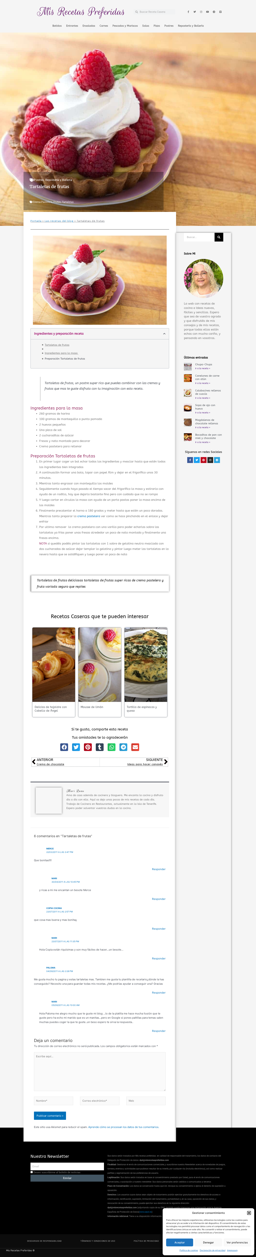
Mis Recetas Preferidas (81, 12)
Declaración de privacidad (212, 1250)
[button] (249, 1213)
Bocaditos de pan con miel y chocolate (208, 436)
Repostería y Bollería (191, 25)
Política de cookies (189, 1250)
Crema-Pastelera (42, 202)
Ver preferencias (237, 1242)
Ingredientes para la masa (61, 353)
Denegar (208, 1242)
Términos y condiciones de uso (97, 1241)
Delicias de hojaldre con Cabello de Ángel (51, 708)
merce (50, 848)
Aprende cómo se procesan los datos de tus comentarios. (123, 1127)
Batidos (57, 25)
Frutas (57, 202)
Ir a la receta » (202, 368)
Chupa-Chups (203, 364)
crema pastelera (88, 516)
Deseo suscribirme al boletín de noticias (56, 1172)
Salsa (145, 25)
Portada (35, 221)
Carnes (104, 25)
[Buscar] (219, 237)
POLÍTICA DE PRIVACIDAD (146, 1241)
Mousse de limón (92, 707)
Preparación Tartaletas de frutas (65, 358)
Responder (159, 869)
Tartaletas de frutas (57, 345)
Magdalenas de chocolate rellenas (206, 421)
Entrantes (72, 25)
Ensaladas (89, 25)
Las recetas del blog (59, 221)
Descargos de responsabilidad (44, 1241)
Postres (168, 25)
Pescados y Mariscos (125, 25)
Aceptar (179, 1242)
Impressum (232, 1250)
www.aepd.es (145, 1212)
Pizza (157, 25)
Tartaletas (68, 202)
